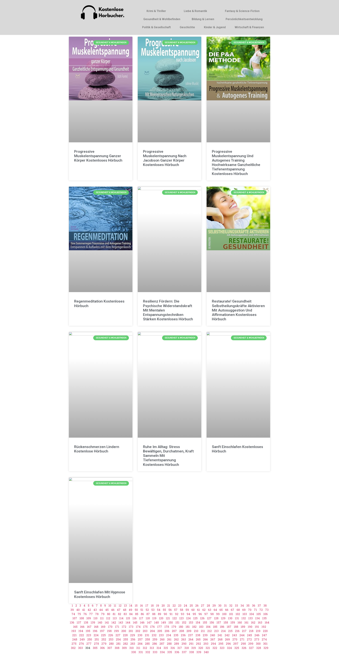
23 (179, 605)
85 (136, 614)
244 (242, 635)
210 (196, 631)
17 (146, 605)
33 (236, 605)
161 (246, 622)
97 (206, 614)
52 (147, 610)
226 (110, 635)
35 (247, 605)
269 (227, 639)
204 (152, 631)
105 (258, 614)
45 (107, 610)
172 (124, 626)
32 (230, 605)
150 (170, 622)
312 (145, 648)
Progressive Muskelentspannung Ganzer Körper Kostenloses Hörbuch (98, 155)
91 (171, 614)
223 (88, 635)
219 (258, 631)
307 (109, 648)
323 (222, 648)
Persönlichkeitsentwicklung (244, 19)
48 (124, 610)
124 (188, 618)
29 (214, 605)
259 (154, 639)
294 (213, 643)
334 (162, 652)
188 (236, 626)
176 (152, 626)
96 (200, 614)
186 (222, 626)
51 (141, 610)
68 (238, 610)
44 (101, 610)
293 (205, 643)
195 (88, 631)
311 (138, 648)
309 (124, 648)
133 (250, 618)
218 (251, 631)
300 (258, 643)
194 (80, 631)
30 (219, 605)
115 (128, 618)
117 (141, 618)
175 (145, 626)
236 (183, 635)
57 (175, 610)
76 (85, 614)
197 (102, 631)
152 (184, 622)
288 (169, 643)
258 (147, 639)
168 (96, 626)
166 (82, 626)
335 (169, 652)
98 (212, 614)
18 (152, 605)
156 (212, 622)
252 (103, 639)
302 (73, 648)
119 (154, 618)
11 (115, 605)
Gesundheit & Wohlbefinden (161, 19)
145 (135, 622)
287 (161, 643)
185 (215, 626)
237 (190, 635)
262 (176, 639)
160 (239, 622)
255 (125, 639)
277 (88, 643)
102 (238, 614)
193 (73, 631)
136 (72, 622)
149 (163, 622)
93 (182, 614)
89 (159, 614)
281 (118, 643)
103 (244, 614)
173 (131, 626)
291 (191, 643)
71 (255, 610)
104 (251, 614)
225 (103, 635)
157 (218, 622)
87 (148, 614)
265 (198, 639)
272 (249, 639)
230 (140, 635)
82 (119, 614)
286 (154, 643)
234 (168, 635)
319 (193, 648)
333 (155, 652)
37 (259, 605)
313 (152, 648)
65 (221, 610)
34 (242, 605)
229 (132, 635)
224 (96, 635)
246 (256, 635)
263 (183, 639)
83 (125, 614)
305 (95, 648)
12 (120, 605)
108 (81, 618)
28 (208, 605)
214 (223, 631)
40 (78, 610)
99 (218, 614)
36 (253, 605)
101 (231, 614)
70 (249, 610)
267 (212, 639)
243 (234, 635)
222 (81, 635)
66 (226, 610)
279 (103, 643)
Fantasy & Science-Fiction (242, 11)
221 (74, 635)
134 (257, 618)
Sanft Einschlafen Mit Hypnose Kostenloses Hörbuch (99, 594)
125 (195, 618)
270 (234, 639)
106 (265, 614)
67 (232, 610)
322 (214, 648)
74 (73, 614)
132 (243, 618)
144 (128, 622)
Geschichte (187, 27)
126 (202, 618)
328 (258, 648)
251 (96, 639)
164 (267, 622)
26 (196, 605)
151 (177, 622)
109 (88, 618)
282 (125, 643)
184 (208, 626)
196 (95, 631)
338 (191, 652)
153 (191, 622)
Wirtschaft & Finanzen (249, 27)
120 (161, 618)
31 (225, 605)
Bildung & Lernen (203, 19)
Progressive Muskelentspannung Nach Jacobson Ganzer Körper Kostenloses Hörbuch (164, 158)
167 (89, 626)
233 (161, 635)
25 (191, 605)
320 (200, 648)
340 (206, 652)
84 (131, 614)
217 (244, 631)
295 (220, 643)
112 (108, 618)
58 (181, 610)
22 (174, 605)
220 (265, 631)
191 (257, 626)
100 (224, 614)
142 (113, 622)
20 (163, 605)
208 (181, 631)
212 (209, 631)
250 (89, 639)
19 (157, 605)
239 (205, 635)
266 (205, 639)
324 (229, 648)
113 (115, 618)
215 (230, 631)
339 (198, 652)
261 (169, 639)
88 (153, 614)
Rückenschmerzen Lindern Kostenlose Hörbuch (96, 449)
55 (164, 610)
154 (198, 622)
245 (249, 635)
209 (188, 631)
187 (229, 626)
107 (74, 618)
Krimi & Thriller (156, 11)
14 (130, 605)
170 (110, 626)
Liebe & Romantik (195, 11)
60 (193, 610)
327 (251, 648)
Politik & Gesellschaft (156, 27)
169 (103, 626)
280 (111, 643)
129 (223, 618)
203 (145, 631)
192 (263, 626)
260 (162, 639)
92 (176, 614)
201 (131, 631)
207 (174, 631)
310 (131, 648)
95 (194, 614)
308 (117, 648)
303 (80, 648)
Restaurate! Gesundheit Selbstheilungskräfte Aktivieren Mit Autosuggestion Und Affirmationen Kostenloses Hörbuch (238, 310)
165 (75, 626)
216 (237, 631)
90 (165, 614)
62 (204, 610)
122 (174, 618)
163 (260, 622)
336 (176, 652)
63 (209, 610)
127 (209, 618)
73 (267, 610)
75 (79, 614)
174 (138, 626)
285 (147, 643)
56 (170, 610)
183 (201, 626)
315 (165, 648)
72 (261, 610)
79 (103, 614)
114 (121, 618)
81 (114, 614)
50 (136, 610)
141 (107, 622)
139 (93, 622)
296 (228, 643)
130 (230, 618)
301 (265, 643)
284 (140, 643)
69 (244, 610)
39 (72, 610)
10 (109, 605)
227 (117, 635)
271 (242, 639)
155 (205, 622)
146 (142, 622)
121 (168, 618)
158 (226, 622)
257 (140, 639)
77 (91, 614)
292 (198, 643)
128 (216, 618)
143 (120, 622)
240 (212, 635)
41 (83, 610)
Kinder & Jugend (215, 27)
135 (264, 618)
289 (176, 643)
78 (97, 614)
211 (203, 631)
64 (215, 610)
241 (220, 635)
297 (235, 643)
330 (133, 652)
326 (244, 648)
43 (95, 610)
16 (141, 605)
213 (216, 631)
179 (173, 626)
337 (184, 652)
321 (208, 648)
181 (188, 626)
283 (132, 643)
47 (118, 610)
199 (116, 631)
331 (140, 652)
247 (264, 635)
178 (166, 626)
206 (167, 631)
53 (152, 610)
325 (236, 648)
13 (125, 605)
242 (227, 635)
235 (176, 635)
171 (117, 626)
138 (86, 622)
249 (82, 639)
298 (243, 643)
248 (74, 639)
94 (188, 614)
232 (154, 635)
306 (102, 648)
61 (198, 610)
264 (190, 639)
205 (159, 631)
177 (159, 626)
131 (237, 618)
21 (168, 605)
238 (197, 635)
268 (220, 639)
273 (256, 639)
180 (181, 626)
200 (123, 631)
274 (264, 639)
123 (181, 618)
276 (81, 643)
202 (137, 631)
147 (149, 622)
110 (95, 618)
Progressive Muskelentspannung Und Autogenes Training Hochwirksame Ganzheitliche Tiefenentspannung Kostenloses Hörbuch (236, 162)
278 (96, 643)
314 (158, 648)
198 (109, 631)
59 (187, 610)
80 (108, 614)
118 (148, 618)
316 (172, 648)
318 (186, 648)
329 (265, 648)
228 (125, 635)
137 (79, 622)
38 (265, 605)
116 (134, 618)
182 (194, 626)
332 (147, 652)
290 (184, 643)
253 (111, 639)
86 (142, 614)
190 (250, 626)
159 (232, 622)
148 (156, 622)
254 (118, 639)
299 (250, 643)
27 (202, 605)
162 (253, 622)
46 (112, 610)
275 (74, 643)
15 (136, 605)
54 (158, 610)
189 (243, 626)
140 (100, 622)
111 (102, 618)
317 (179, 648)
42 (89, 610)
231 (147, 635)
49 (130, 610)
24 (185, 605)
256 (132, 639)
